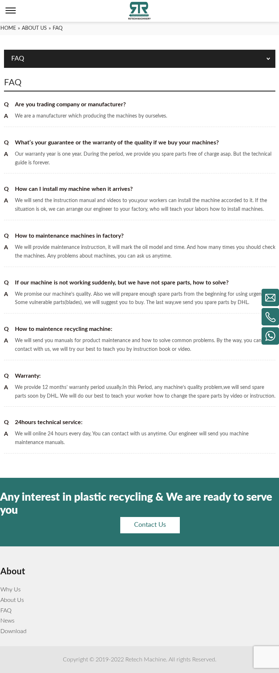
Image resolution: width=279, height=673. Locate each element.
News (7, 621)
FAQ (6, 611)
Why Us (10, 589)
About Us (12, 600)
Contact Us (150, 525)
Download (13, 631)
